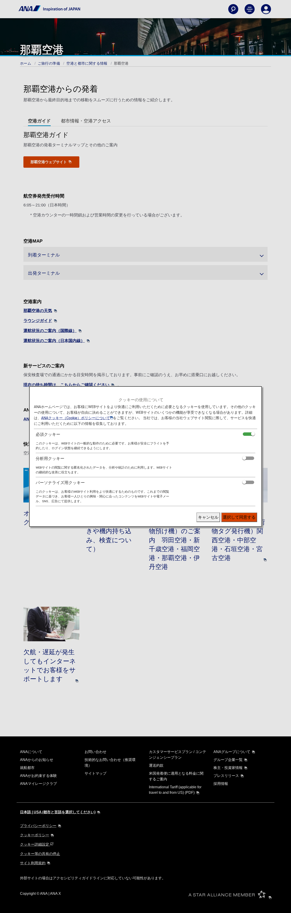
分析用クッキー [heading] (50, 458)
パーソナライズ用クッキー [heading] (60, 482)
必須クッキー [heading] (48, 434)
